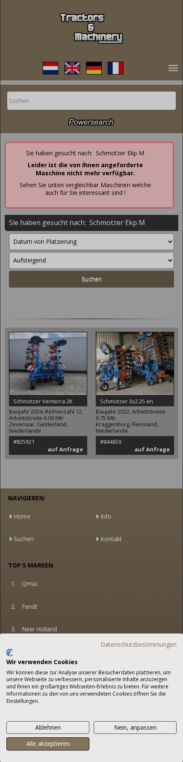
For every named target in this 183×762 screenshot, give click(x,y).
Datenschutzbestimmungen (138, 644)
